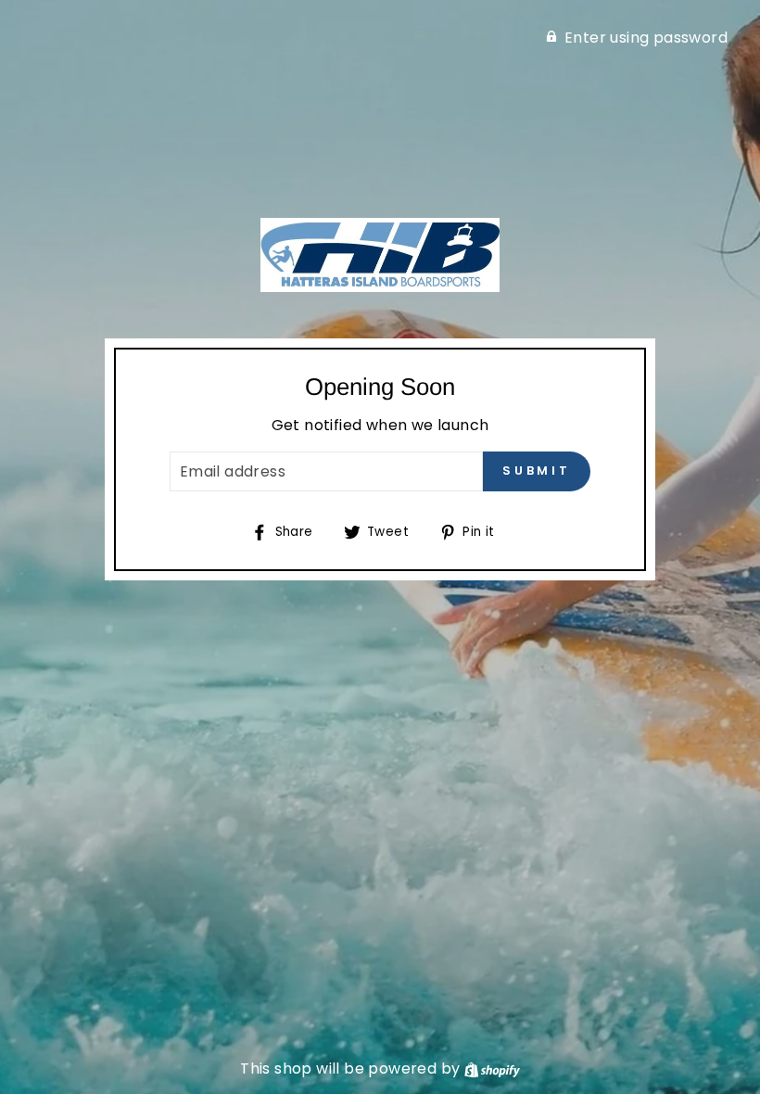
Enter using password (646, 37)
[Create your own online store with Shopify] (492, 1068)
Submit (536, 470)
